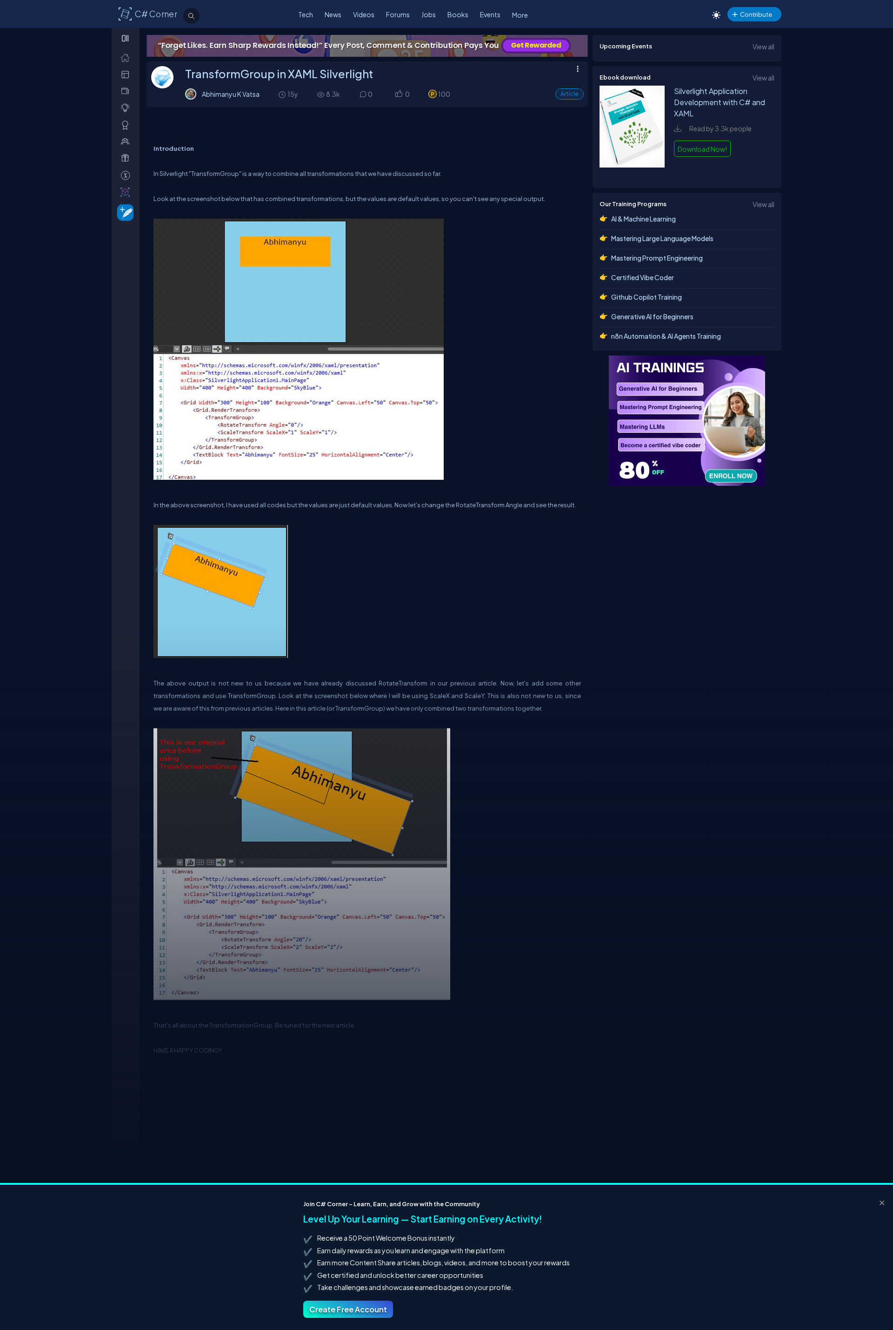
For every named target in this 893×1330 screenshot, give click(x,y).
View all (763, 46)
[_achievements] (127, 125)
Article (569, 93)
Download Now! (702, 149)
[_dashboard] (127, 74)
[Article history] (282, 94)
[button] (398, 95)
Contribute (756, 14)
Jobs (428, 14)
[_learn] (127, 108)
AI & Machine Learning (643, 219)
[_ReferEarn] (127, 158)
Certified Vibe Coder (642, 277)
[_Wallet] (127, 91)
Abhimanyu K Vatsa (231, 94)
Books (457, 14)
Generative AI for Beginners (652, 316)
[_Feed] (127, 57)
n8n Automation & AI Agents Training (666, 336)
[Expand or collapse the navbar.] (126, 38)
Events (490, 14)
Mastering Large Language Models (662, 238)
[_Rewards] (127, 175)
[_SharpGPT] (127, 192)
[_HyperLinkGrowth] (123, 212)
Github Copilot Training (646, 297)
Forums (398, 14)
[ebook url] (632, 171)
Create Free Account (348, 1309)
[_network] (127, 141)
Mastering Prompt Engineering (657, 258)
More (520, 15)
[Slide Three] (452, 46)
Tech (305, 14)
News (333, 14)
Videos (363, 14)
